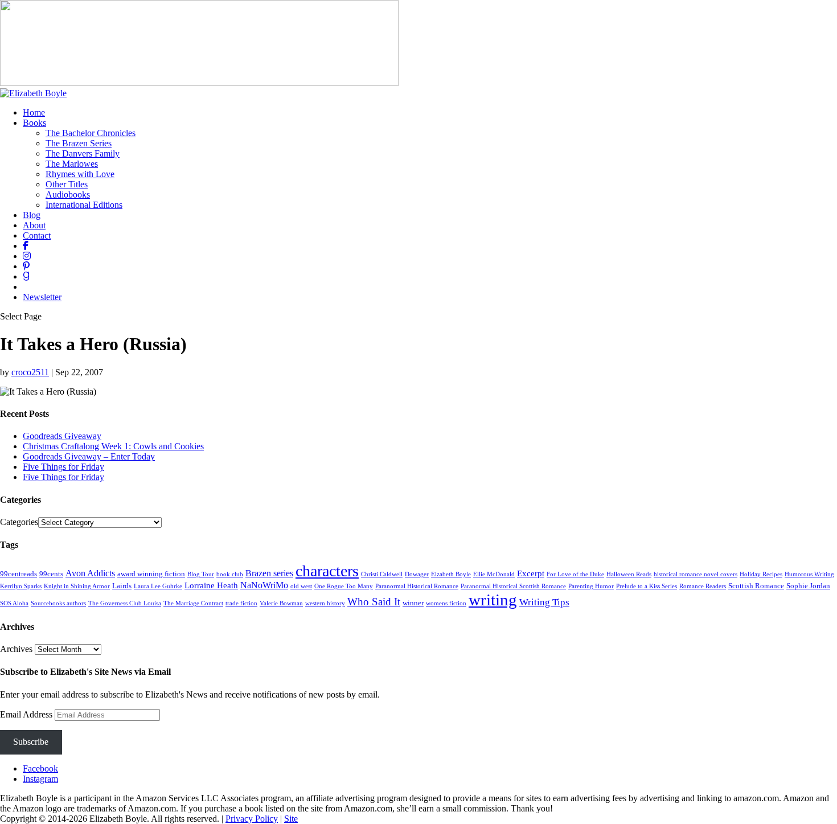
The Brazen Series (79, 143)
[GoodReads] (26, 276)
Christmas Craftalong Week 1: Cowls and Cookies (113, 446)
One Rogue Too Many (343, 586)
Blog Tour (200, 574)
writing (493, 600)
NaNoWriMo (264, 585)
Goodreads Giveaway (62, 436)
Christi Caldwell (382, 574)
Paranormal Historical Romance (416, 586)
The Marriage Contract (193, 603)
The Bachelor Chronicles (91, 133)
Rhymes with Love (80, 174)
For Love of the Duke (575, 574)
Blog (31, 215)
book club (229, 574)
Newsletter (42, 297)
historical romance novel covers (695, 574)
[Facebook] (25, 246)
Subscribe (30, 742)
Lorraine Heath (211, 585)
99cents (51, 573)
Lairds (122, 585)
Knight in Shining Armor (77, 586)
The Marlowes (72, 164)
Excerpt (530, 573)
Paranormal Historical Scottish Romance (513, 586)
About (34, 225)
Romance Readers (702, 586)
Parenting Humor (591, 586)
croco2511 (30, 372)
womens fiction (446, 603)
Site (291, 818)
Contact (37, 235)
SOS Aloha (14, 603)
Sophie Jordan (808, 585)
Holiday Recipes (761, 574)
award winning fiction (151, 573)
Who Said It (373, 602)
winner (413, 602)
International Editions (84, 205)
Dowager (417, 574)
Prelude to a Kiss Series (646, 586)
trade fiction (241, 603)
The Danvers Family (83, 153)
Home (34, 112)
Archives (16, 649)
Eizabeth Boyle (451, 574)
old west (301, 586)
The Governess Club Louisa (124, 603)
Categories (19, 522)
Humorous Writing (809, 574)
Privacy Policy (251, 818)
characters (327, 571)
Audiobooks (68, 194)
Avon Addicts (90, 573)
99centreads (18, 573)
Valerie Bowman (281, 603)
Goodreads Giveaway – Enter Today (89, 456)
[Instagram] (27, 256)
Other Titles (67, 184)
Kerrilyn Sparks (21, 586)
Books (34, 123)
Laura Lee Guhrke (158, 586)
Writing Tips (544, 602)
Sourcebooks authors (58, 603)
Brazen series (269, 573)
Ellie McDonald (494, 574)
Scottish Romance (756, 585)
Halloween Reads (628, 574)
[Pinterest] (26, 266)
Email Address (27, 714)
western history (325, 603)
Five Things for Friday (63, 467)
